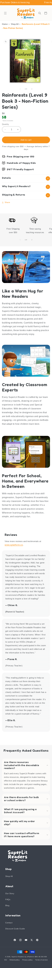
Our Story (9, 893)
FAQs (7, 899)
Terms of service (41, 960)
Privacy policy (27, 960)
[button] (5, 13)
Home (5, 24)
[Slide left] (20, 89)
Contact (8, 923)
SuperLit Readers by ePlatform (22, 956)
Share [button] (7, 202)
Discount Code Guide (15, 929)
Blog (7, 905)
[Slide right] (32, 89)
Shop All (15, 24)
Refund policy (15, 960)
